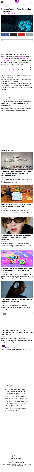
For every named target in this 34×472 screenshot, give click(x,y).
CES (6, 391)
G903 (19, 56)
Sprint (21, 405)
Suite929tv (14, 464)
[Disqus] (17, 363)
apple (11, 389)
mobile (13, 398)
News (7, 6)
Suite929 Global (23, 460)
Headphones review (10, 395)
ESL (9, 391)
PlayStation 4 (13, 403)
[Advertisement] (17, 131)
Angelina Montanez (11, 13)
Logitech (17, 396)
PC (25, 401)
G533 (2, 58)
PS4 (19, 403)
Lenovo (12, 396)
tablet (11, 407)
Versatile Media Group (13, 460)
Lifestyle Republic (21, 464)
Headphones (22, 393)
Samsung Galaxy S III (10, 405)
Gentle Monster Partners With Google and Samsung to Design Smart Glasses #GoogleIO (16, 237)
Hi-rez (17, 395)
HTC (21, 395)
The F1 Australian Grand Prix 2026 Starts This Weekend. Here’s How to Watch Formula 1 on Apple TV (17, 332)
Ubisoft (12, 408)
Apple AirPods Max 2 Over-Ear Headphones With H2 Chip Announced (16, 300)
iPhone (7, 396)
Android (18, 388)
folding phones (9, 393)
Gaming (3, 6)
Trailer (15, 407)
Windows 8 (18, 408)
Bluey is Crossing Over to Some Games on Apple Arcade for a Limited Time (16, 205)
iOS (24, 395)
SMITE (17, 405)
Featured (23, 391)
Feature (18, 391)
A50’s (14, 69)
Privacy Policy (19, 458)
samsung (23, 403)
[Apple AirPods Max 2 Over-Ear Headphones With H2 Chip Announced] (17, 289)
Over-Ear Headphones (18, 401)
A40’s (9, 69)
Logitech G (23, 396)
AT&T (15, 389)
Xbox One (15, 410)
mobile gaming (19, 398)
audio (18, 389)
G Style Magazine (7, 464)
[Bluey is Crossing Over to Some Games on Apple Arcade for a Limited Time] (17, 194)
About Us (13, 458)
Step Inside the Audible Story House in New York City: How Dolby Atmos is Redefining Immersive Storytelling (16, 173)
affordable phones (10, 388)
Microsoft (8, 398)
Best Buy (23, 389)
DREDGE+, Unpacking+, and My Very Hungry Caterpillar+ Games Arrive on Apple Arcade (16, 269)
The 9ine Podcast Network (17, 465)
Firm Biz (29, 464)
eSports (13, 391)
